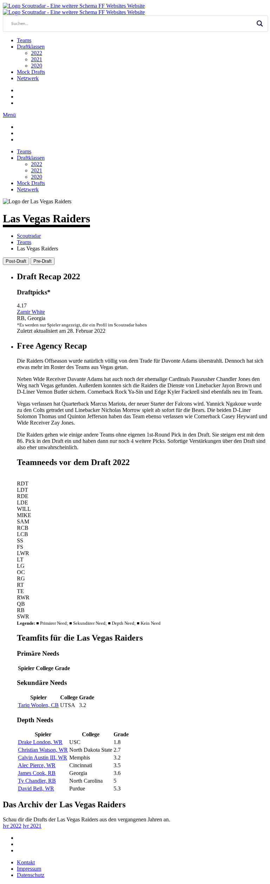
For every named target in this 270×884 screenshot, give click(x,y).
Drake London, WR (40, 742)
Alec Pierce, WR (37, 765)
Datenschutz (30, 875)
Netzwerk (28, 78)
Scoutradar (29, 236)
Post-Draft (16, 261)
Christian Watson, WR (43, 750)
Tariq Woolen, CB (38, 705)
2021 (36, 59)
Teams (24, 40)
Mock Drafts (31, 72)
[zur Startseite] (74, 6)
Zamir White (31, 312)
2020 (36, 66)
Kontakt (26, 862)
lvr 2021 (32, 826)
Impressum (29, 869)
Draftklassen (31, 47)
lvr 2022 (12, 826)
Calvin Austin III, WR (42, 758)
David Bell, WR (36, 788)
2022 (36, 53)
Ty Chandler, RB (37, 781)
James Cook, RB (37, 773)
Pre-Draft (42, 261)
